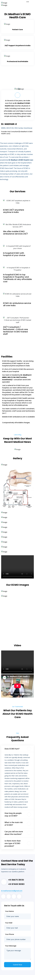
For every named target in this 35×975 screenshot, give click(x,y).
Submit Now (17, 965)
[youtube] (8, 896)
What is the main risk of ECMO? (14, 823)
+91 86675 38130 (16, 879)
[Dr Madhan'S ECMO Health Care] (17, 542)
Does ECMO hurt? (12, 749)
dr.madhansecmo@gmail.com (11, 891)
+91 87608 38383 (16, 884)
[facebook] (3, 896)
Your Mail (8, 923)
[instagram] (14, 896)
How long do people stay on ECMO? (13, 814)
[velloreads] (19, 896)
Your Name (9, 911)
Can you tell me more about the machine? (14, 832)
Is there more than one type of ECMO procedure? (13, 843)
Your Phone (9, 934)
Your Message (10, 946)
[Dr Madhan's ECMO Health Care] (17, 517)
